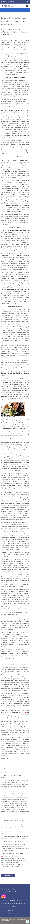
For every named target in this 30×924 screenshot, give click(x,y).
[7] (26, 571)
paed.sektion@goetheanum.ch (14, 900)
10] (2, 856)
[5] (12, 224)
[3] (11, 137)
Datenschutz (20, 922)
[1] (6, 63)
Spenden (12, 1)
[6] (13, 299)
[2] (10, 64)
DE (27, 2)
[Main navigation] (27, 6)
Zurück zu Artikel (8, 876)
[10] (14, 734)
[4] (6, 154)
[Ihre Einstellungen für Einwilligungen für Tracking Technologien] (27, 921)
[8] (18, 609)
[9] (25, 712)
